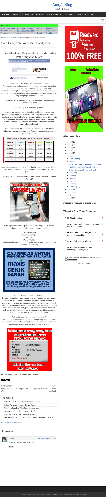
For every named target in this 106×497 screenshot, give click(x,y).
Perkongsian (17, 37)
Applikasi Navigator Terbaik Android (44, 390)
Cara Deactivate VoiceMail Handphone (26, 43)
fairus (11, 438)
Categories (52, 15)
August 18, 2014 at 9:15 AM (47, 438)
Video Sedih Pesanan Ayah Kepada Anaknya (22, 402)
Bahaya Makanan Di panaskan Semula (7, 30)
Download (81, 15)
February (74, 187)
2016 (69, 147)
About (16, 15)
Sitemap (40, 15)
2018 (69, 142)
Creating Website (68, 494)
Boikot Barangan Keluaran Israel (82, 170)
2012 (69, 192)
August (73, 161)
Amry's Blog (62, 4)
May (72, 178)
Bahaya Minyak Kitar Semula (51, 30)
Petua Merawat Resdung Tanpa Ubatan (20, 405)
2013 (69, 189)
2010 (69, 198)
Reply (11, 446)
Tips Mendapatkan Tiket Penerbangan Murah (22, 408)
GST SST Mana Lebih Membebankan (19, 414)
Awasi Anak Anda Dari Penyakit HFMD (19, 411)
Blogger (88, 263)
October (73, 156)
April (72, 181)
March (72, 184)
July (71, 173)
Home (6, 15)
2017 (69, 145)
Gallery (68, 15)
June (72, 175)
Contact (26, 15)
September (74, 159)
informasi (9, 37)
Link (91, 15)
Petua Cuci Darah (39, 30)
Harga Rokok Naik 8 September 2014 (14, 389)
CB (60, 494)
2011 (69, 195)
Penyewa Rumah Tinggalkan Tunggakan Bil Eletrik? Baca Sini (29, 417)
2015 (69, 150)
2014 (69, 153)
